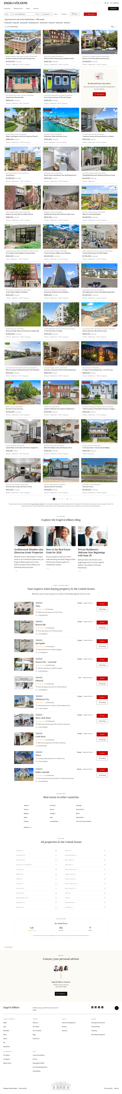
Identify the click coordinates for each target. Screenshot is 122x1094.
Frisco (38, 755)
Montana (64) (59, 22)
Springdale (40, 643)
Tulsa (37, 606)
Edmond (39, 680)
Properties (7, 8)
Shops (28, 8)
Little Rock (40, 736)
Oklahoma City (42, 699)
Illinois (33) (67, 22)
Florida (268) (8, 22)
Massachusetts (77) (34, 22)
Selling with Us (18, 8)
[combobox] (23, 14)
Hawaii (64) (52, 22)
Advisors (36, 8)
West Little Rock (43, 718)
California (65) (44, 22)
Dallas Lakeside (42, 772)
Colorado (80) (24, 22)
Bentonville (40, 624)
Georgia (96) (15, 22)
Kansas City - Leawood (45, 662)
